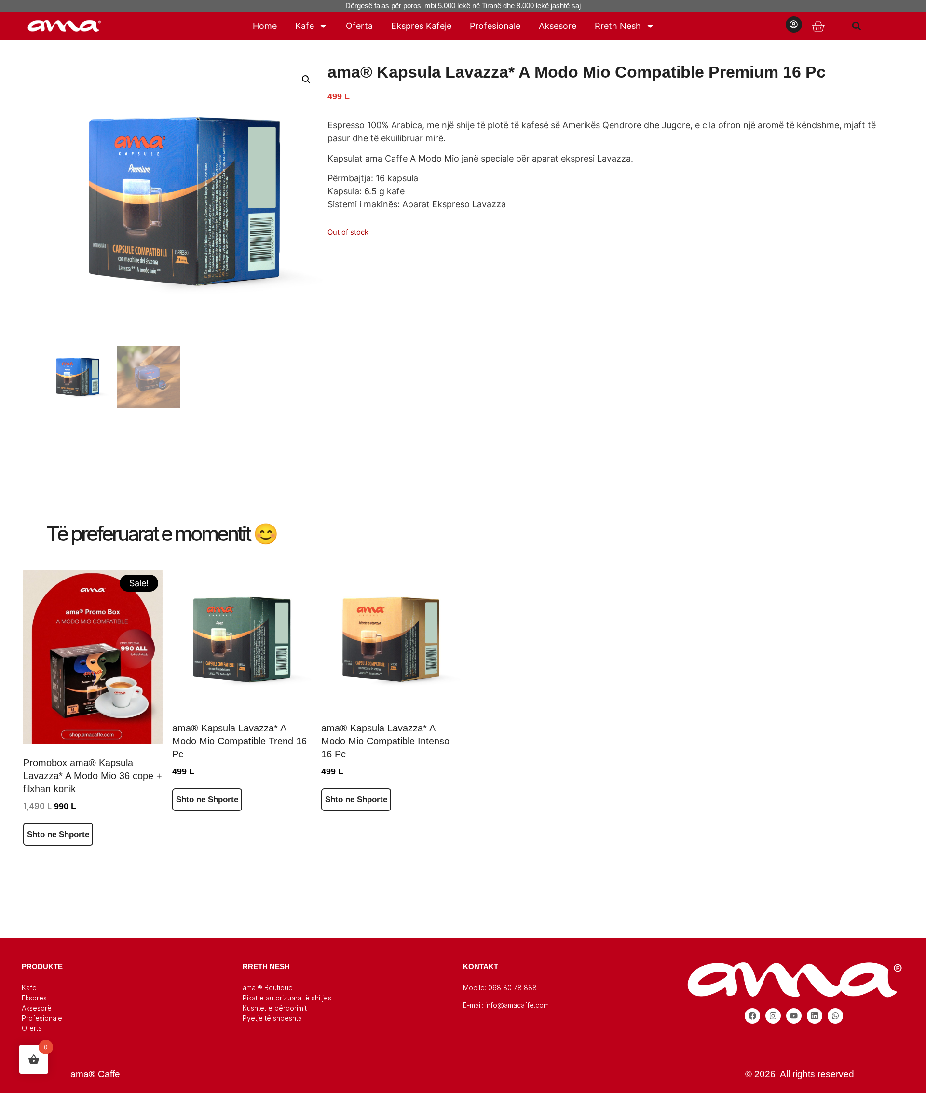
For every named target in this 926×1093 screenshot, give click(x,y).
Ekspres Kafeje (421, 26)
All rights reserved (817, 1074)
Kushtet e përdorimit (275, 1008)
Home (265, 26)
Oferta (359, 26)
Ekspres (34, 998)
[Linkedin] (814, 1016)
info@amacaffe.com (517, 1005)
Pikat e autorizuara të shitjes (287, 998)
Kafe (304, 26)
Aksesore (557, 26)
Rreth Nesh (618, 26)
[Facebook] (752, 1016)
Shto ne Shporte (58, 834)
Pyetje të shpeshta (272, 1018)
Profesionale (495, 26)
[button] (856, 25)
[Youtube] (794, 1016)
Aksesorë (37, 1008)
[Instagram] (773, 1016)
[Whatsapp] (835, 1016)
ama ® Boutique (268, 988)
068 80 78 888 (512, 988)
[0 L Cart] (818, 27)
